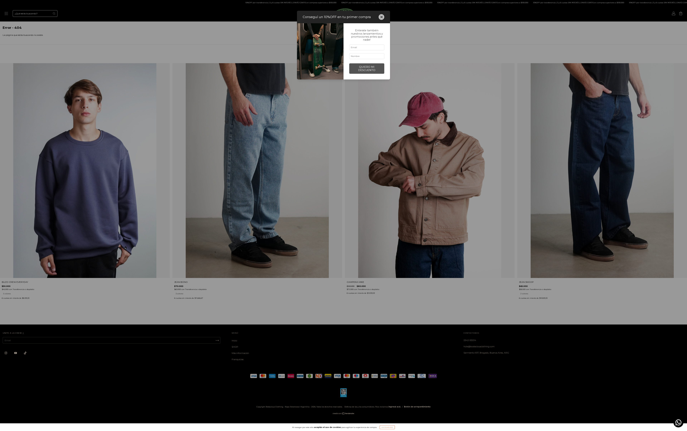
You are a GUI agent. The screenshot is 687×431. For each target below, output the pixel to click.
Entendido (387, 427)
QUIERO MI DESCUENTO (366, 68)
